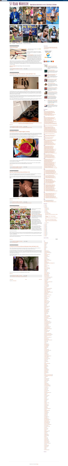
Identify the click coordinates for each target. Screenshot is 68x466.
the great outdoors (46, 421)
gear (45, 299)
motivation (45, 347)
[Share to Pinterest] (26, 126)
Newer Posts (11, 279)
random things (46, 380)
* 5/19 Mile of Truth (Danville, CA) (48, 113)
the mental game (46, 422)
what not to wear (46, 441)
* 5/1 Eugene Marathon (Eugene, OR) (48, 160)
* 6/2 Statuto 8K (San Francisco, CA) (48, 142)
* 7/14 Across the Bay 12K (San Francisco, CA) (49, 143)
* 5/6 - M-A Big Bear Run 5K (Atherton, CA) (49, 186)
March (46, 211)
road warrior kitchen (15, 242)
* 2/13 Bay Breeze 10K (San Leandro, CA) (49, 159)
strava (45, 409)
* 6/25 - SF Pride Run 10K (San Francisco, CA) (49, 194)
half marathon (46, 311)
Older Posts (40, 279)
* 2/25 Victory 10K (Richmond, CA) (48, 154)
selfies (45, 394)
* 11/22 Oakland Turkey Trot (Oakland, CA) (49, 152)
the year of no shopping (47, 424)
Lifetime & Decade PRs (19, 43)
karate (45, 336)
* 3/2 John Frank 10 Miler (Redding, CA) (49, 111)
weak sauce (45, 439)
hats (44, 314)
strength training (46, 410)
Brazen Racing (46, 275)
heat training (46, 317)
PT (44, 373)
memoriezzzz (46, 343)
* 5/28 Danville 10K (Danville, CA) (48, 161)
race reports (45, 379)
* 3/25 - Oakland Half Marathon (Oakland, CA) (49, 185)
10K (44, 244)
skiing (16, 276)
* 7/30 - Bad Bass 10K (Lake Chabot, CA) (49, 195)
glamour (45, 304)
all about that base (46, 254)
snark (45, 403)
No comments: (21, 68)
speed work (45, 405)
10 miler (45, 243)
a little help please (46, 251)
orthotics (45, 360)
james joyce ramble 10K (47, 333)
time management (46, 426)
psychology (45, 372)
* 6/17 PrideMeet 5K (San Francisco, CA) (49, 155)
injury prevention (46, 330)
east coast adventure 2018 (47, 288)
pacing (45, 364)
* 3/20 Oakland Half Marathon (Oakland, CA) (49, 127)
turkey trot (45, 433)
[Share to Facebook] (26, 68)
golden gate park (46, 306)
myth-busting (46, 349)
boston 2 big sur (46, 272)
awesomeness (46, 259)
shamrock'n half (46, 395)
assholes (45, 258)
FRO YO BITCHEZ (46, 296)
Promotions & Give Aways (26, 43)
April (46, 210)
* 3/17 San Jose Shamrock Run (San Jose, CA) (49, 140)
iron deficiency (46, 331)
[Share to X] (25, 68)
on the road (20, 127)
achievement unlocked (47, 252)
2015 (45, 230)
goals (45, 305)
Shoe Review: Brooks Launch (51, 83)
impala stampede (46, 327)
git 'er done (45, 303)
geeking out (45, 300)
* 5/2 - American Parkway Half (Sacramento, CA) (50, 171)
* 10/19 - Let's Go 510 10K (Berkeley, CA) (49, 182)
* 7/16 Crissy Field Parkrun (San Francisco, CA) (50, 162)
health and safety (46, 315)
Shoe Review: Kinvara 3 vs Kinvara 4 (52, 91)
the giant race (46, 420)
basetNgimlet (13, 127)
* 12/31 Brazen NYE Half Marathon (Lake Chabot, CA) (50, 125)
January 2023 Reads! (14, 47)
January (46, 222)
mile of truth (45, 346)
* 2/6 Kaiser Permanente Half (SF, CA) (48, 126)
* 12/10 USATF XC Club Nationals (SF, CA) (49, 133)
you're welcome (46, 449)
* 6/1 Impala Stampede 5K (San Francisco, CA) (49, 114)
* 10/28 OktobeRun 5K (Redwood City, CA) (49, 151)
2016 (45, 229)
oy (44, 362)
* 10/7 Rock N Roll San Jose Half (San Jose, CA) (50, 150)
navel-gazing (46, 351)
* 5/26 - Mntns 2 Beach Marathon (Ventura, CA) (50, 181)
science (45, 393)
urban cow (45, 437)
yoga (45, 448)
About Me (13, 43)
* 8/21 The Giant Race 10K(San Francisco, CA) (49, 130)
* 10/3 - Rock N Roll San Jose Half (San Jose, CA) (50, 201)
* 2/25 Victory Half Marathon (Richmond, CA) (49, 117)
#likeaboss (45, 242)
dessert (45, 287)
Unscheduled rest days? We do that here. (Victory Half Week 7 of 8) (22, 73)
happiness (45, 312)
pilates (45, 367)
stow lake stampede (46, 408)
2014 (45, 231)
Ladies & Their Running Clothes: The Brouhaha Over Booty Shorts (52, 74)
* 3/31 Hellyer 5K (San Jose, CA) (48, 141)
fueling (45, 297)
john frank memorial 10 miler (48, 334)
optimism (45, 359)
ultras (45, 436)
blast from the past (46, 268)
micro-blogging (46, 345)
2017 (45, 228)
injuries (45, 329)
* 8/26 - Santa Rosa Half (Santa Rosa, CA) (49, 189)
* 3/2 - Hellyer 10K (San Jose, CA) (48, 179)
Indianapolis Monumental (47, 328)
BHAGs (45, 266)
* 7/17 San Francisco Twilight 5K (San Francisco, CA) (50, 47)
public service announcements (48, 374)
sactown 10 (45, 388)
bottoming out (46, 274)
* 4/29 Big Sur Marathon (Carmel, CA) (48, 148)
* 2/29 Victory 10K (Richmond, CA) (48, 138)
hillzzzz (45, 319)
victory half (30, 127)
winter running (25, 276)
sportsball (45, 407)
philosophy (45, 365)
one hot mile (45, 357)
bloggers (45, 269)
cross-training (46, 285)
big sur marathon (46, 267)
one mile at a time (46, 358)
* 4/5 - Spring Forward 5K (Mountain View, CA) (49, 176)
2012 (45, 233)
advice (45, 253)
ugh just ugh (27, 127)
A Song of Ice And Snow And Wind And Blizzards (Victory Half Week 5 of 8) (24, 246)
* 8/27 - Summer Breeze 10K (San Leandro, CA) (50, 196)
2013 (45, 232)
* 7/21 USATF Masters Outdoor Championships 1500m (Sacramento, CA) (50, 48)
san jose (45, 391)
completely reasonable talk (47, 281)
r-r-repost (45, 376)
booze (45, 271)
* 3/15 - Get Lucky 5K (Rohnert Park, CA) (49, 175)
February (46, 212)
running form (46, 387)
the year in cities (46, 423)
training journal (24, 127)
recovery (45, 381)
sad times (45, 389)
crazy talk (45, 283)
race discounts (46, 378)
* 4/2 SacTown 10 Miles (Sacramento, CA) (49, 118)
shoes (45, 397)
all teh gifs (45, 255)
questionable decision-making (48, 375)
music (45, 348)
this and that (45, 425)
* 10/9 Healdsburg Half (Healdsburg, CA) (49, 164)
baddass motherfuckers (47, 260)
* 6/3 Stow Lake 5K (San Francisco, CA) (49, 120)
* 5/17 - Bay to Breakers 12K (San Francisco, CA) (50, 172)
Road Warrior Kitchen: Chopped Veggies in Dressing (20, 131)
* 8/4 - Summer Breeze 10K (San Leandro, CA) (49, 188)
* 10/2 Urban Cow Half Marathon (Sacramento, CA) (50, 131)
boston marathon (46, 273)
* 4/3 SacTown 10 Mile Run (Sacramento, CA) (49, 128)
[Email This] (23, 126)
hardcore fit (45, 313)
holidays (45, 320)
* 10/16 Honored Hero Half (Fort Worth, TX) (49, 165)
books (45, 270)
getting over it (46, 302)
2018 (45, 227)
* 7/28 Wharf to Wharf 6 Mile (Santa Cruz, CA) (49, 144)
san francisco (46, 390)
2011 (45, 234)
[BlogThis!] (24, 68)
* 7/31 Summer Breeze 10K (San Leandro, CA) (49, 135)
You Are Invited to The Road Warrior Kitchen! (18, 207)
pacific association (46, 363)
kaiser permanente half (47, 335)
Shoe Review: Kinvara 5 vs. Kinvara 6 (52, 87)
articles (45, 257)
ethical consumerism (47, 289)
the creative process (46, 419)
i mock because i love (47, 326)
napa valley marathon (47, 350)
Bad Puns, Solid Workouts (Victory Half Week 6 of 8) (20, 172)
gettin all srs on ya (46, 301)
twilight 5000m (46, 434)
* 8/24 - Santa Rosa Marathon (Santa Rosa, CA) (50, 177)
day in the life (46, 286)
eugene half (45, 290)
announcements (46, 256)
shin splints (45, 396)
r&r (44, 377)
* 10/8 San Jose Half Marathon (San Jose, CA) (49, 157)
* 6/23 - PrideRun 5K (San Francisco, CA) (49, 187)
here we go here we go (47, 318)
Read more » (11, 66)
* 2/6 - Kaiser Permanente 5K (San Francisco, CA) (50, 193)
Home (10, 43)
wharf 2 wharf (46, 440)
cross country (46, 284)
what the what (46, 442)
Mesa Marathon (46, 344)
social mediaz (46, 404)
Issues (45, 332)
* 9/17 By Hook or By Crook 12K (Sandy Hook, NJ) (50, 121)
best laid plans (16, 127)
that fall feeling (46, 418)
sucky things (45, 412)
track (45, 427)
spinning (45, 406)
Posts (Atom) (14, 280)
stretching (45, 411)
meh (45, 342)
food (12, 242)
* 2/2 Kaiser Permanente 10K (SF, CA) (48, 137)
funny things (45, 298)
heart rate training (46, 316)
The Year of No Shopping (51, 104)
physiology (45, 366)
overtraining (45, 361)
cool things (45, 282)
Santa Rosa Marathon (47, 392)
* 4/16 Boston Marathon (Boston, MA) (48, 147)
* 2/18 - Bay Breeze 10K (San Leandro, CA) (49, 184)
